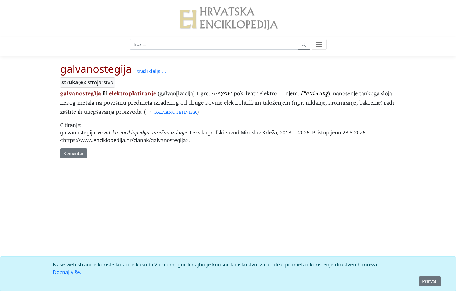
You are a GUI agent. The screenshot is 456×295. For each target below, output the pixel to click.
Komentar (74, 153)
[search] (319, 44)
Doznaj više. (67, 272)
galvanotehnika (175, 112)
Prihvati (430, 281)
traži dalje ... (151, 70)
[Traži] (304, 44)
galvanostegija (96, 69)
